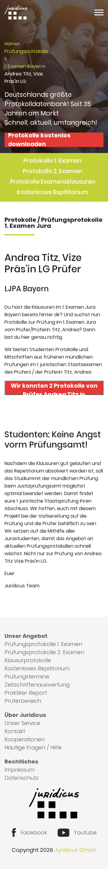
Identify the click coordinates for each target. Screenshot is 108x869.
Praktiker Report (25, 692)
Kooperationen (24, 739)
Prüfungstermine (26, 676)
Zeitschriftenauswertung (37, 684)
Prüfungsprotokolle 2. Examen (44, 652)
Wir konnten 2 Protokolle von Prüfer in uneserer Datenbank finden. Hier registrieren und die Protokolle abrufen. (54, 388)
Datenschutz (21, 778)
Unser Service (22, 723)
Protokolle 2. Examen (52, 171)
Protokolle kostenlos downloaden (39, 140)
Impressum (19, 769)
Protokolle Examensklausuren (52, 181)
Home (11, 43)
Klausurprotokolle (27, 660)
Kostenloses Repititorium (52, 192)
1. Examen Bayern (24, 66)
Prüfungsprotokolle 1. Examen (43, 644)
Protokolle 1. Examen (52, 160)
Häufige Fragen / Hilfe (33, 747)
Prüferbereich (22, 701)
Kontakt (14, 731)
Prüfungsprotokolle (26, 51)
